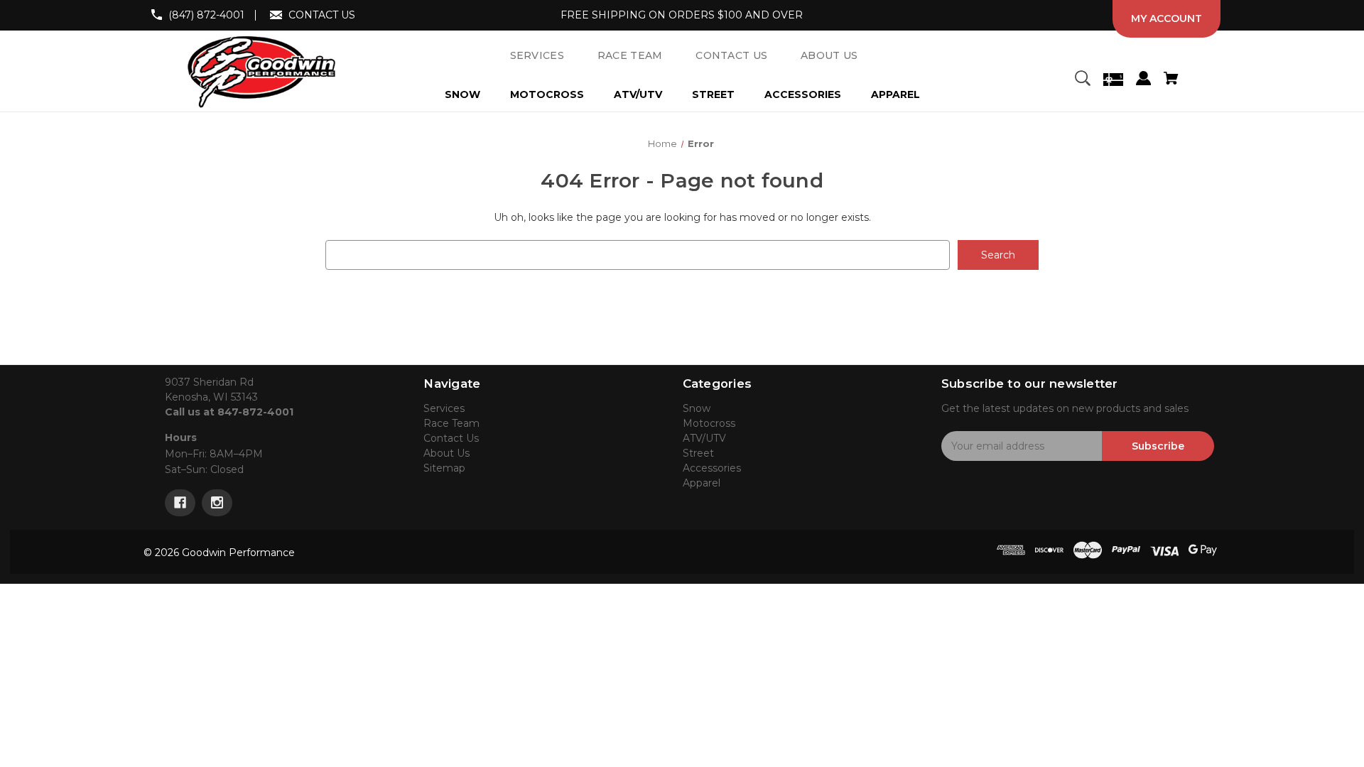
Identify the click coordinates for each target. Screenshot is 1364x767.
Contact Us (451, 438)
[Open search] (1082, 80)
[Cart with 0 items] (1170, 80)
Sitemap (444, 468)
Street (713, 94)
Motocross (547, 94)
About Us (446, 453)
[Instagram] (217, 503)
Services (444, 408)
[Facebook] (180, 503)
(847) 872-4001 (206, 15)
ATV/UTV (638, 94)
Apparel (895, 94)
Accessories (802, 94)
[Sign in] (1143, 80)
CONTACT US (321, 15)
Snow (462, 94)
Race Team (451, 423)
